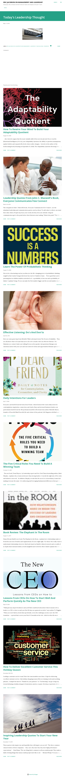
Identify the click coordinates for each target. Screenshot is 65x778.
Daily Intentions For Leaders (19, 398)
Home (5, 7)
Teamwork (46, 46)
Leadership (33, 46)
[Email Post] (51, 46)
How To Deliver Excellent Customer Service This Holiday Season (30, 668)
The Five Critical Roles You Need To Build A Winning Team (27, 465)
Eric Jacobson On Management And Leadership (23, 2)
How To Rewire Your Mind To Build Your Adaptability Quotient (26, 131)
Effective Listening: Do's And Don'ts (23, 332)
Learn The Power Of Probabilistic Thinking (27, 266)
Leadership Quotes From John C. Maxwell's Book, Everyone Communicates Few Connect (31, 199)
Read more (59, 150)
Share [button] (58, 46)
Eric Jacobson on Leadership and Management (18, 46)
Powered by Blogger (33, 774)
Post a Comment (11, 150)
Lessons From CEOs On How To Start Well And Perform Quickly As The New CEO (29, 599)
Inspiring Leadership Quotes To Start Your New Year (30, 737)
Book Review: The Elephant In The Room (26, 532)
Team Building (39, 46)
